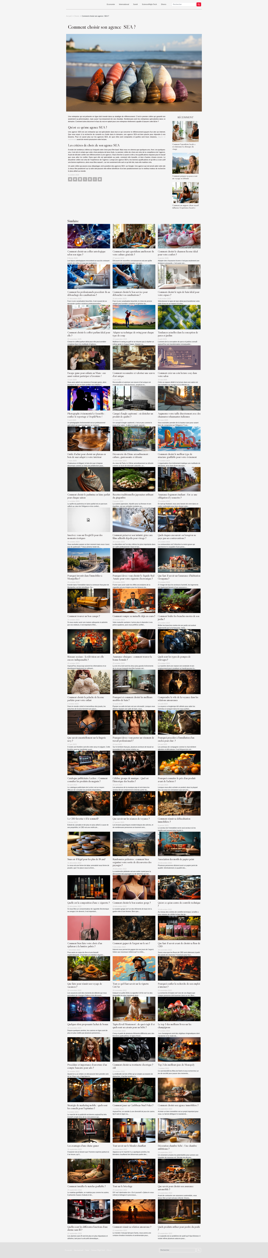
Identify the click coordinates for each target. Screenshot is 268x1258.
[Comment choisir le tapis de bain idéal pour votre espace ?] (179, 276)
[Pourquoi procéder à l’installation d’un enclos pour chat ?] (179, 722)
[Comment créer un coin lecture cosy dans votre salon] (179, 357)
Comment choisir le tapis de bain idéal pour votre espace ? (178, 293)
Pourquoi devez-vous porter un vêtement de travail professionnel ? (133, 739)
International (124, 4)
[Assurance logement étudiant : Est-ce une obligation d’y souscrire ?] (179, 479)
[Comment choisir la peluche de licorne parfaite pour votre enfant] (88, 682)
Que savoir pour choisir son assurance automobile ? (175, 1188)
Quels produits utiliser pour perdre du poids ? (179, 1228)
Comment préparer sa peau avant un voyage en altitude (184, 177)
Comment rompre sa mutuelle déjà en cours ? (134, 616)
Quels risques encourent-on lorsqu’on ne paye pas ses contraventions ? (177, 537)
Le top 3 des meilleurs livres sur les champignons (174, 1026)
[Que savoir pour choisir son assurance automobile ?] (179, 1171)
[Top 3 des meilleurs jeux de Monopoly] (179, 1049)
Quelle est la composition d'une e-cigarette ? (88, 902)
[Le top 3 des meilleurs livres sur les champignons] (179, 1009)
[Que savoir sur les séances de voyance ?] (134, 803)
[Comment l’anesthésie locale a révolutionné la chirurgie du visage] (185, 131)
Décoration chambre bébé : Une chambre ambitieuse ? (177, 1147)
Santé (135, 4)
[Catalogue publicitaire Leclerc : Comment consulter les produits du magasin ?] (88, 763)
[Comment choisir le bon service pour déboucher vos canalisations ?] (134, 276)
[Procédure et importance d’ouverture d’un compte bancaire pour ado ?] (88, 1049)
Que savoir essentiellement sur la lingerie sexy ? (86, 739)
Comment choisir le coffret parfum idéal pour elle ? (88, 334)
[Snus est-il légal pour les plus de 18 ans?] (88, 844)
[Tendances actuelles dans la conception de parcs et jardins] (179, 317)
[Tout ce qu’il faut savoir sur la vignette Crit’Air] (134, 968)
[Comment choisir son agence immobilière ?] (179, 1090)
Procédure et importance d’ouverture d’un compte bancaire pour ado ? (87, 1066)
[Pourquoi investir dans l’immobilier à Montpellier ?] (88, 560)
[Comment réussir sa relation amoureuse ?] (134, 1211)
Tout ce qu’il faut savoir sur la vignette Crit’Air (131, 985)
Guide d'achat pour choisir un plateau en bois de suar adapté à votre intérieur (86, 456)
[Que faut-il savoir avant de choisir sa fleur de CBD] (179, 928)
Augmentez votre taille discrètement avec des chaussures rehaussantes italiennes (179, 415)
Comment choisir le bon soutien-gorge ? (132, 902)
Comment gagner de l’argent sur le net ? (131, 943)
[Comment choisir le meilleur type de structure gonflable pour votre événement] (179, 438)
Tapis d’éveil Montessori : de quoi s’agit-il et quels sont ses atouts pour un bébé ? (134, 1026)
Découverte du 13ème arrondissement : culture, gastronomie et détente (131, 456)
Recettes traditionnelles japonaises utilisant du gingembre (133, 496)
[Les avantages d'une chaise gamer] (88, 1130)
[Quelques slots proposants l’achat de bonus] (88, 1009)
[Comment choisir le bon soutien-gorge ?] (134, 887)
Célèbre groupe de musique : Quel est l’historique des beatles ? (131, 780)
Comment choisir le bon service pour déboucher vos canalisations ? (130, 293)
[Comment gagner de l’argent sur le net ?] (134, 928)
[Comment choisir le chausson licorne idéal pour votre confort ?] (179, 236)
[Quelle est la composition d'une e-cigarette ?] (88, 887)
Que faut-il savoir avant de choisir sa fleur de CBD (179, 945)
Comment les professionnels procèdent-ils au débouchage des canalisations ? (88, 293)
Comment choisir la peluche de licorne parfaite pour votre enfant (85, 699)
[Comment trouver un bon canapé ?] (88, 601)
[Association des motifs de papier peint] (179, 844)
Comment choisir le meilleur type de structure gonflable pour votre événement (177, 456)
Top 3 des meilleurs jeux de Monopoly (176, 1064)
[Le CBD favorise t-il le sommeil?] (88, 803)
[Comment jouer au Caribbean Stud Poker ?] (134, 1090)
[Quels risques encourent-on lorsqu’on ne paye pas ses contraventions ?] (179, 520)
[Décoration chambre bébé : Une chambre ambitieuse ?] (179, 1130)
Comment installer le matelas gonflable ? (86, 1186)
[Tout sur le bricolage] (134, 1171)
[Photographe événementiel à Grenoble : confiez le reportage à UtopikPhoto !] (88, 398)
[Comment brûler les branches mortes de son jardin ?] (179, 601)
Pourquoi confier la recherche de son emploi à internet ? (179, 985)
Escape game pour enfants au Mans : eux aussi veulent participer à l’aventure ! (86, 374)
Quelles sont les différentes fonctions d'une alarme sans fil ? (87, 1228)
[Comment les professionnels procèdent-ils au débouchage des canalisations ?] (88, 276)
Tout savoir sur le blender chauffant (129, 1145)
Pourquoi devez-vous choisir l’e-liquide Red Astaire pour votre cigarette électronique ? (133, 577)
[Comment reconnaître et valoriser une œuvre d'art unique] (134, 357)
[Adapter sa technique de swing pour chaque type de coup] (134, 317)
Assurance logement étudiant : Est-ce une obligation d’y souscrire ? (177, 496)
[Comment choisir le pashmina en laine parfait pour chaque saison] (88, 479)
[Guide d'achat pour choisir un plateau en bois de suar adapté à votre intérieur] (88, 438)
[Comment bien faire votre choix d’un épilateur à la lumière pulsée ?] (88, 928)
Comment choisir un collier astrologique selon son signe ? (86, 253)
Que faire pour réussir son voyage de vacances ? (84, 985)
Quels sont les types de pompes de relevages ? (174, 658)
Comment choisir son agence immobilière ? (178, 1105)
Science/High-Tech (149, 4)
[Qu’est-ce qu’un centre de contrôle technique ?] (179, 887)
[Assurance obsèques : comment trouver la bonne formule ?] (134, 641)
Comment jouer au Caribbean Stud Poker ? (133, 1105)
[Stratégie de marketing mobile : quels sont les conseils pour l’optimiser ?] (88, 1090)
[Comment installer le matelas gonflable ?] (88, 1171)
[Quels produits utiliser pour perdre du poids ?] (179, 1211)
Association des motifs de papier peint (176, 859)
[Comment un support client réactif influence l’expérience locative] (185, 192)
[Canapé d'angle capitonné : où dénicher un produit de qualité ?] (134, 398)
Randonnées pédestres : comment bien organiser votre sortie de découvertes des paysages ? (132, 862)
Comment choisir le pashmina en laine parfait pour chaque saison (88, 496)
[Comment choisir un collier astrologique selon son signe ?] (88, 236)
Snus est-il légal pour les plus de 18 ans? (86, 859)
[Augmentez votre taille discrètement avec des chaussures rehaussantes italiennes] (179, 398)
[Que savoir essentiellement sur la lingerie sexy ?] (88, 722)
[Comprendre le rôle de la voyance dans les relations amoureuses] (179, 682)
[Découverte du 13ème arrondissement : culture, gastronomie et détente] (134, 438)
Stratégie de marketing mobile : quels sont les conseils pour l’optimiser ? (87, 1107)
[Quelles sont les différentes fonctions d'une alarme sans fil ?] (88, 1211)
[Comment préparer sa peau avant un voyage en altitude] (185, 163)
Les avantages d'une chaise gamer (83, 1145)
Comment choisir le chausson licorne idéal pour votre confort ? (178, 253)
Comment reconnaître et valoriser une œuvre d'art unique (134, 374)
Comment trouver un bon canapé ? (83, 616)
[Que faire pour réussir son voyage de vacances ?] (88, 968)
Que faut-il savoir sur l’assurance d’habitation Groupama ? (179, 577)
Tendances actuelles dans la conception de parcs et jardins (178, 334)
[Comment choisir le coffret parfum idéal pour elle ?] (88, 317)
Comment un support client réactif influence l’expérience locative (185, 206)
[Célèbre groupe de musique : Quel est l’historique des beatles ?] (134, 763)
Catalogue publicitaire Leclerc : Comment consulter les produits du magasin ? (87, 780)
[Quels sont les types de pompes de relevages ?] (179, 641)
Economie (111, 4)
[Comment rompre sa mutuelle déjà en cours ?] (134, 601)
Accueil (69, 16)
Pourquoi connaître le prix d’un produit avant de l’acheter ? (176, 780)
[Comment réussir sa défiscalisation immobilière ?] (179, 803)
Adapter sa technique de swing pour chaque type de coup (133, 334)
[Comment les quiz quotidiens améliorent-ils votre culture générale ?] (134, 236)
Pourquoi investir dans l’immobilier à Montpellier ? (84, 577)
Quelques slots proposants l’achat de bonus (87, 1024)
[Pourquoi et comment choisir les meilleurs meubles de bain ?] (134, 682)
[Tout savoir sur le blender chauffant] (134, 1130)
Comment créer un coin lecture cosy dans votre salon (177, 374)
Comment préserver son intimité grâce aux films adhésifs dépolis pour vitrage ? (133, 537)
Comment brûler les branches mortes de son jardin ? (178, 618)
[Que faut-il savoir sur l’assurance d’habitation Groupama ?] (179, 560)
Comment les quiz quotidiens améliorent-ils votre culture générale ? (133, 253)
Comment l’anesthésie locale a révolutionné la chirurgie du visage (183, 146)
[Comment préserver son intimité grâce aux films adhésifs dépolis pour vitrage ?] (134, 520)
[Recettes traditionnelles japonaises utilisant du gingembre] (134, 479)
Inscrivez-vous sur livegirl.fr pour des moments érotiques (84, 537)
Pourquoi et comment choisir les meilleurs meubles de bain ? (132, 699)
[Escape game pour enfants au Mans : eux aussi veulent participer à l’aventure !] (88, 357)
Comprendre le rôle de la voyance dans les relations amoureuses (178, 699)
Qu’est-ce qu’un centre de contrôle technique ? (179, 904)
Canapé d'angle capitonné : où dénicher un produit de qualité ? (133, 415)
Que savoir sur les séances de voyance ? (131, 818)
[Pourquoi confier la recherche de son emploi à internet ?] (179, 968)
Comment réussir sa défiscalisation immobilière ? (174, 820)
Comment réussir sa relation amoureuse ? (132, 1226)
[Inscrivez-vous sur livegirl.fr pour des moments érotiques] (88, 520)
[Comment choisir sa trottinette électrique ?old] (134, 1049)
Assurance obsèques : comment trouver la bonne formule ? (132, 658)
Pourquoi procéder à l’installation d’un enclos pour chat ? (176, 739)
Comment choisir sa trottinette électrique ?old (133, 1066)
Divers (163, 4)
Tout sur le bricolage (122, 1186)
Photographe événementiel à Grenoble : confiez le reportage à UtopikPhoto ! (86, 415)
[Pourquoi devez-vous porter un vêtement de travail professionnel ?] (134, 722)
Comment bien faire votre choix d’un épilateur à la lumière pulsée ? (84, 945)
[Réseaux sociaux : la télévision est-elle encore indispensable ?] (88, 641)
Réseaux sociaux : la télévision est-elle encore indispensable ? (85, 658)
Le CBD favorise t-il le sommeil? (83, 818)
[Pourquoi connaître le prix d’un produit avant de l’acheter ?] (179, 763)
